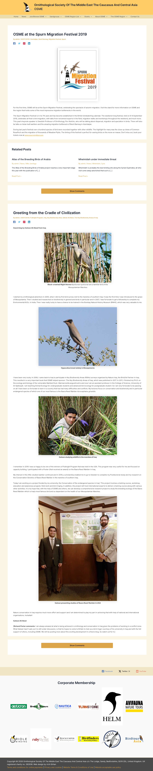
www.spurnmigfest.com (34, 135)
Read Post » (16, 176)
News (22, 163)
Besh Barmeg (43, 39)
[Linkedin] (29, 43)
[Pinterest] (24, 43)
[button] (45, 16)
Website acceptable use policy (108, 767)
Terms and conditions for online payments (25, 767)
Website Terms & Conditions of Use (78, 767)
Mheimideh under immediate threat (97, 159)
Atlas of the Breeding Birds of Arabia (31, 159)
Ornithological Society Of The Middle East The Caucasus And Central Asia (85, 5)
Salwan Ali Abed (68, 218)
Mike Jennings (31, 163)
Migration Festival (55, 39)
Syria (103, 163)
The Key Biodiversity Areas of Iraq (86, 218)
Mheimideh (96, 163)
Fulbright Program (36, 218)
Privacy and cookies (53, 767)
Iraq (45, 218)
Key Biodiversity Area (54, 218)
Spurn (64, 39)
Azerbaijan (34, 39)
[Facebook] (14, 43)
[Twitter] (19, 43)
